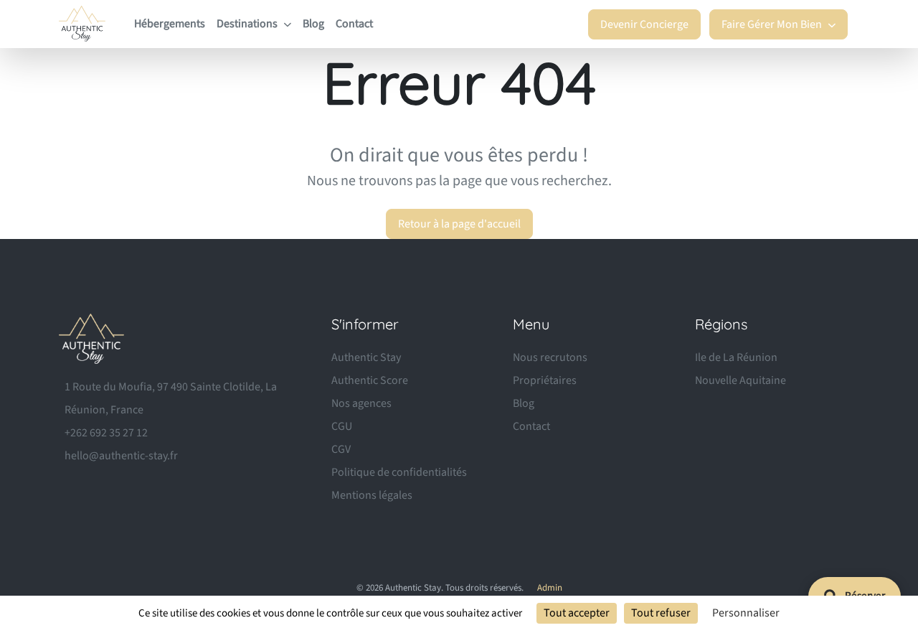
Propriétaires (545, 380)
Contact (354, 24)
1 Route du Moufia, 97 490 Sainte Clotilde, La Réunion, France (171, 398)
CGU (341, 426)
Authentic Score (369, 380)
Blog (313, 24)
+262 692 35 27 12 (106, 433)
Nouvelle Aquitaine (740, 380)
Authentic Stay (366, 357)
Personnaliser (746, 613)
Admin (549, 587)
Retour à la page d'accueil (459, 224)
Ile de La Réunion (736, 357)
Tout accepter (577, 613)
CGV (341, 449)
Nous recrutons (550, 357)
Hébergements (169, 24)
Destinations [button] (248, 24)
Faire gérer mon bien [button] (772, 24)
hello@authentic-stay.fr (121, 456)
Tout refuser (661, 613)
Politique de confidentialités (399, 472)
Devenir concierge (644, 24)
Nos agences (361, 403)
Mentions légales (371, 495)
